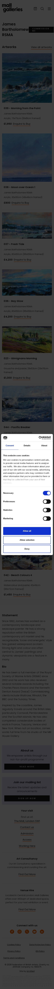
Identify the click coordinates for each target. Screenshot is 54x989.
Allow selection (27, 540)
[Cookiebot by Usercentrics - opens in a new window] (39, 438)
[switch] (47, 501)
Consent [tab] (10, 445)
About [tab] (44, 445)
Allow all (27, 531)
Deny (27, 549)
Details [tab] (27, 445)
